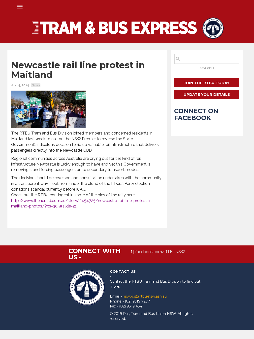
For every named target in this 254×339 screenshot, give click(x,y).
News (36, 85)
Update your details (207, 94)
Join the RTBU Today (206, 82)
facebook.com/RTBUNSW (160, 251)
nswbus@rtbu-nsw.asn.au (145, 296)
